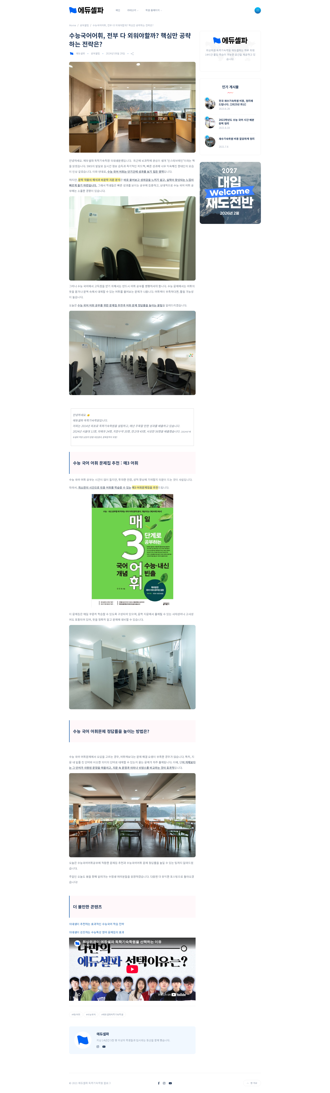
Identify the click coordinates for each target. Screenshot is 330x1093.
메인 (118, 10)
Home (72, 25)
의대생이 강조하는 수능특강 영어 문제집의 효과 (96, 932)
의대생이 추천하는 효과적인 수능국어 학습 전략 (96, 924)
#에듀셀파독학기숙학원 (112, 1014)
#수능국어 (91, 1014)
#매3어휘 (76, 1014)
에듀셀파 (80, 53)
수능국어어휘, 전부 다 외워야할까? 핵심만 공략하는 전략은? (123, 25)
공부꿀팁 (84, 25)
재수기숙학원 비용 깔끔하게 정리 (237, 138)
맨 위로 (253, 1083)
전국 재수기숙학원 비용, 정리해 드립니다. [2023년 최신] (236, 102)
